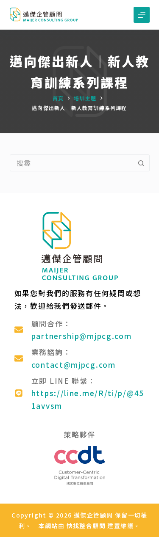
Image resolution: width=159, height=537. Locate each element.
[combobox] (71, 162)
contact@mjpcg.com (73, 364)
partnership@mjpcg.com (81, 335)
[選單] (142, 15)
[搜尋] (122, 15)
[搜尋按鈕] (141, 163)
